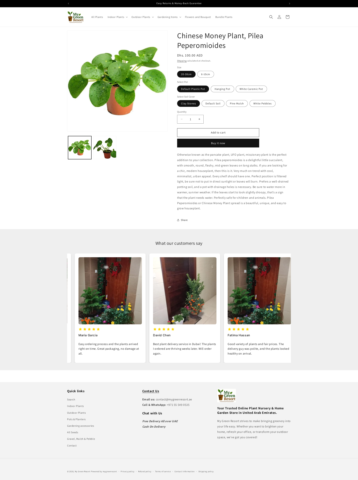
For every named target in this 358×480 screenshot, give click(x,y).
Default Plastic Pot (193, 88)
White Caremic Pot (251, 88)
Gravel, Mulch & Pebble (81, 438)
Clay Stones (188, 103)
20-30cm (186, 74)
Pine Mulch (237, 103)
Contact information (185, 471)
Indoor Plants (75, 406)
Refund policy (144, 471)
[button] (117, 17)
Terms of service (163, 471)
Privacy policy (127, 471)
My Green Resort (83, 471)
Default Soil (213, 103)
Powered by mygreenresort (104, 471)
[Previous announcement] (68, 3)
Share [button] (184, 220)
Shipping (182, 60)
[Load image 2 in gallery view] (105, 147)
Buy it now (218, 143)
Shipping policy (206, 471)
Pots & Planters (76, 419)
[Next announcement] (289, 3)
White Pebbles (262, 103)
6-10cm (205, 74)
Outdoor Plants (76, 412)
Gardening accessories (80, 425)
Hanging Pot (222, 88)
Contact (72, 445)
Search (71, 399)
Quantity (181, 111)
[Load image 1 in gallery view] (79, 147)
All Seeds (72, 432)
